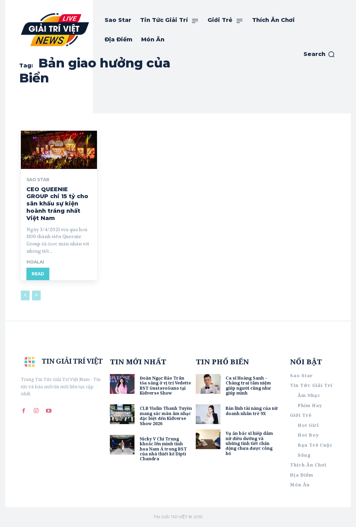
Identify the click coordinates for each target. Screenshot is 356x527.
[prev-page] (25, 295)
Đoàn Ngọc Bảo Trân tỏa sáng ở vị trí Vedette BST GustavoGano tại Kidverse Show (165, 385)
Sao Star (37, 180)
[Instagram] (36, 410)
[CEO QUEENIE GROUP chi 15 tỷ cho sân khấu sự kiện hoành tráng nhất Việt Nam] (59, 150)
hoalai (35, 262)
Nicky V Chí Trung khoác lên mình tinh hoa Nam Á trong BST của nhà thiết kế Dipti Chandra (163, 449)
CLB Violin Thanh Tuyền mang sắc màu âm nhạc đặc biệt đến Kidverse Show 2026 (166, 415)
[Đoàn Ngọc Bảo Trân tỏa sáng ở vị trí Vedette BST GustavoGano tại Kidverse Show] (122, 384)
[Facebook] (23, 410)
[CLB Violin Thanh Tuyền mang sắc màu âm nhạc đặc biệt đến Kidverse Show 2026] (122, 414)
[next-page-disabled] (36, 295)
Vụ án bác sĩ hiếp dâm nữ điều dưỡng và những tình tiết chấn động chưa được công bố (249, 443)
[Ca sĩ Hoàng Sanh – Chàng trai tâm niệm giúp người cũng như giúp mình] (208, 384)
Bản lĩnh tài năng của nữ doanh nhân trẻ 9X (252, 410)
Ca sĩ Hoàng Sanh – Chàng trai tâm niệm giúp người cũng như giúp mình (248, 385)
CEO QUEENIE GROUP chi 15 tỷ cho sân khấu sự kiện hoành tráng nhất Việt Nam (57, 203)
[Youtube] (48, 410)
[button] (319, 54)
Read (38, 273)
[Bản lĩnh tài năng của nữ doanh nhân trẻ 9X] (208, 414)
